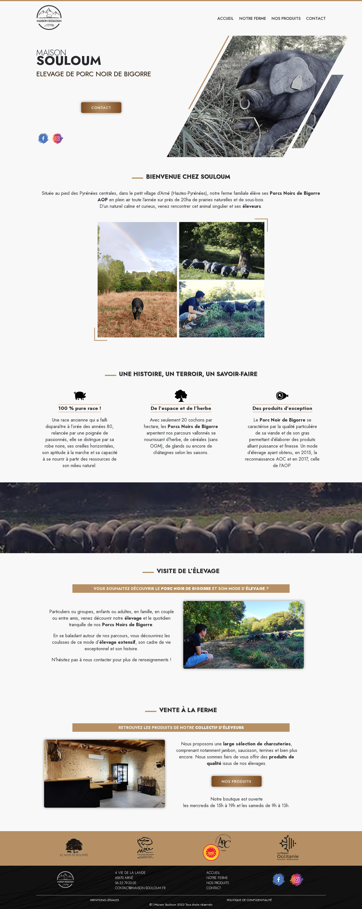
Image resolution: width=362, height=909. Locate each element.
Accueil (225, 18)
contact (316, 18)
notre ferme (252, 18)
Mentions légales (104, 900)
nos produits (286, 18)
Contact (101, 107)
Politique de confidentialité (249, 900)
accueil (213, 872)
